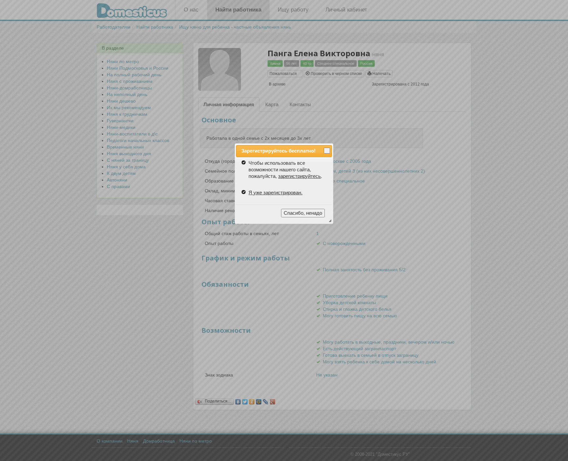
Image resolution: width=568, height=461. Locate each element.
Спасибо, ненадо (303, 213)
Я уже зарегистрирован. (275, 192)
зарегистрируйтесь (299, 176)
